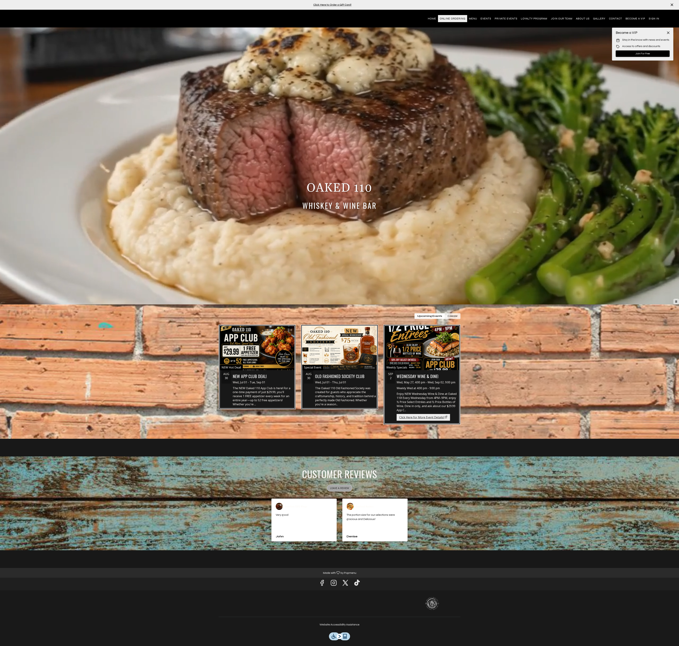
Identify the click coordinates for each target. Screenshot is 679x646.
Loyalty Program (534, 18)
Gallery (599, 18)
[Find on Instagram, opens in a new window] (333, 583)
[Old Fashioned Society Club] (339, 370)
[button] (339, 488)
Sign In (654, 18)
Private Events (506, 18)
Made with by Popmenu (179, 572)
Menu (473, 18)
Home (432, 18)
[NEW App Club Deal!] (257, 370)
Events (486, 18)
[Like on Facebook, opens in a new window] (322, 583)
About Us (583, 18)
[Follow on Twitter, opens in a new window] (345, 583)
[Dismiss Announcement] (672, 5)
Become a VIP (635, 18)
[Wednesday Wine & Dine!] (422, 368)
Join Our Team (561, 18)
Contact (615, 18)
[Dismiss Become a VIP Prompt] (668, 33)
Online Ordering (452, 18)
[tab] (429, 316)
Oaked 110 (432, 603)
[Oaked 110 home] (19, 19)
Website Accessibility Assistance (339, 624)
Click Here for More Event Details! (421, 417)
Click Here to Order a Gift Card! (332, 4)
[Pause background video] (676, 301)
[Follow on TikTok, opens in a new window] (357, 583)
